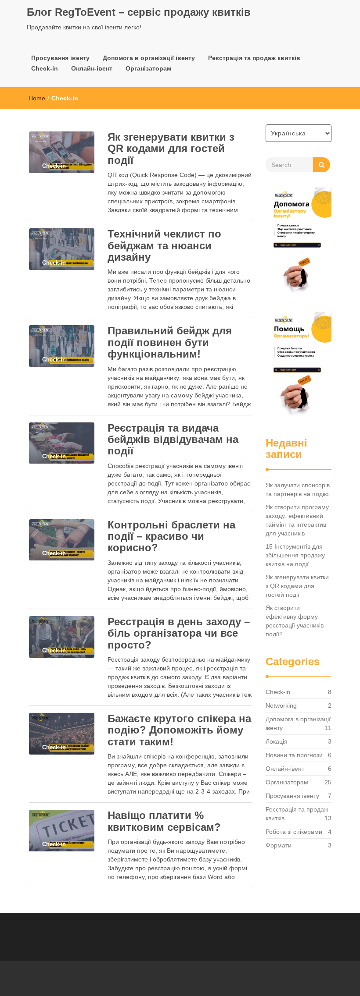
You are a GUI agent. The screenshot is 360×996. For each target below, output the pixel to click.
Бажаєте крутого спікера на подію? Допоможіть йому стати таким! (179, 730)
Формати (279, 845)
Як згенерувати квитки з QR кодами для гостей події (171, 148)
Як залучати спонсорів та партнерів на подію (298, 489)
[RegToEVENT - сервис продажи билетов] (298, 366)
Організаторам (148, 68)
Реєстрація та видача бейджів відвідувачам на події (173, 439)
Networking (281, 705)
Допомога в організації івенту (149, 57)
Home (37, 98)
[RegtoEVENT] (298, 241)
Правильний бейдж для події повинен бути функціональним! (170, 342)
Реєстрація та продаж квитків (254, 57)
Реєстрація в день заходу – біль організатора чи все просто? (179, 633)
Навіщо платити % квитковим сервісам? (164, 821)
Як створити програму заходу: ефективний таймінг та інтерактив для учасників (297, 520)
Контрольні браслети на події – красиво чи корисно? (171, 536)
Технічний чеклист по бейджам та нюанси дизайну (164, 245)
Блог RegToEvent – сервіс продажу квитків (139, 12)
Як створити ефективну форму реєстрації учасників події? (295, 621)
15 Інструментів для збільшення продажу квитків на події (295, 555)
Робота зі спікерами (294, 831)
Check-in (44, 68)
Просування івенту (60, 57)
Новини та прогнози (294, 755)
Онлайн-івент (91, 68)
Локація (277, 741)
